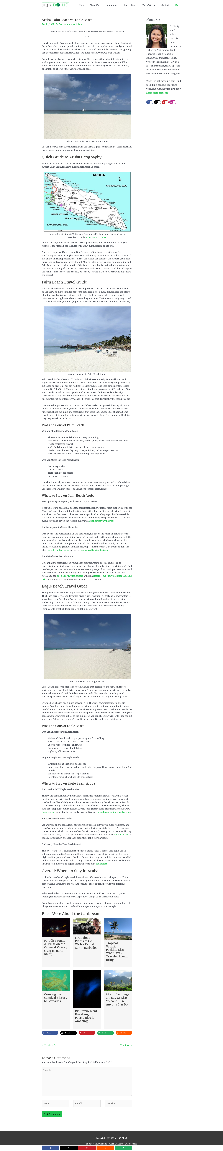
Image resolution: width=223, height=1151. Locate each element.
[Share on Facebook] (50, 1148)
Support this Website (96, 1144)
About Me (94, 5)
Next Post (126, 1045)
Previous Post (50, 1045)
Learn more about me (157, 93)
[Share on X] (69, 1148)
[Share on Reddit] (105, 1148)
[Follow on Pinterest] (165, 102)
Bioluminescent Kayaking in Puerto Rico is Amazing (86, 1016)
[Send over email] (123, 1148)
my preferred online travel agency (113, 812)
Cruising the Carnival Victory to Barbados (55, 998)
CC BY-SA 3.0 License (96, 237)
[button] (176, 5)
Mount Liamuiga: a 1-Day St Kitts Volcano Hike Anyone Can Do (118, 999)
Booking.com (48, 812)
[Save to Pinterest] (87, 1148)
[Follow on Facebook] (149, 102)
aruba (69, 24)
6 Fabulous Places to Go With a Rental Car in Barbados (86, 943)
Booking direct (121, 834)
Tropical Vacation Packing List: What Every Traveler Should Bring (117, 951)
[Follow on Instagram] (172, 102)
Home (82, 5)
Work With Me (149, 5)
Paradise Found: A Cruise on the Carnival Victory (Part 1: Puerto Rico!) (55, 947)
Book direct (101, 864)
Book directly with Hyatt (101, 521)
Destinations (110, 5)
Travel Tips (129, 5)
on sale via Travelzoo (58, 550)
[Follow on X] (157, 102)
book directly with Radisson (95, 550)
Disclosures (131, 1144)
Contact (165, 5)
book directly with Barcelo (70, 576)
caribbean (78, 24)
